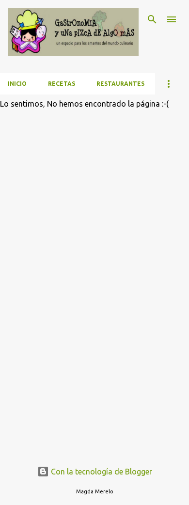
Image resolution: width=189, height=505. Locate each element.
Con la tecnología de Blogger (100, 471)
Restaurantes (120, 83)
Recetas (61, 83)
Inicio (17, 83)
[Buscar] (152, 19)
